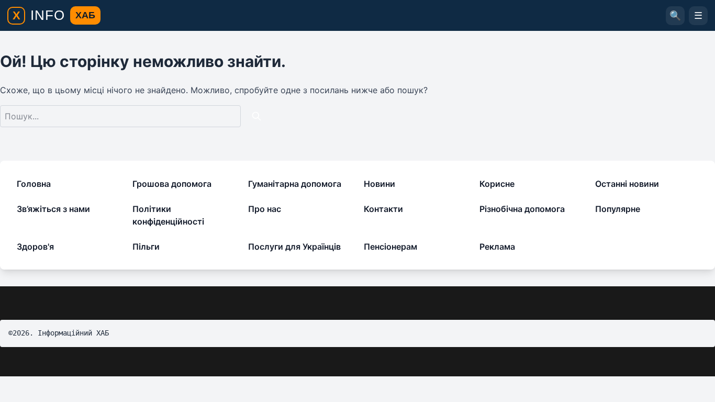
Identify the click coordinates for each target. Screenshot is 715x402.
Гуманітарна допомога (294, 183)
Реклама (497, 246)
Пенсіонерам (390, 246)
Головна (34, 183)
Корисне (497, 183)
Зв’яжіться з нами (53, 209)
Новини (379, 183)
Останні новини (627, 183)
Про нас (264, 209)
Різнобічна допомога (522, 209)
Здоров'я (35, 246)
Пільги (146, 246)
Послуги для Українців (294, 246)
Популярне (617, 209)
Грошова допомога (171, 183)
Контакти (383, 209)
